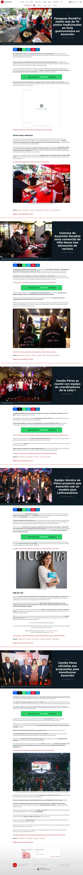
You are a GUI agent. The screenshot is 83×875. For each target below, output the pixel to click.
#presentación (29, 838)
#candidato (42, 639)
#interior (47, 210)
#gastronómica (25, 210)
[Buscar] (81, 2)
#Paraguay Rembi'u (39, 210)
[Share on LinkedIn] (37, 49)
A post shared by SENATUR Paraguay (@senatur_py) (41, 125)
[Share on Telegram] (28, 49)
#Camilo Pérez (21, 456)
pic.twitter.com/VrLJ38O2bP (51, 630)
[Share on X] (19, 49)
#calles (44, 355)
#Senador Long (49, 355)
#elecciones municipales (45, 456)
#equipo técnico (22, 639)
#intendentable (29, 456)
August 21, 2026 (50, 632)
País (67, 15)
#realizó (33, 355)
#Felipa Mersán (55, 639)
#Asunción (32, 210)
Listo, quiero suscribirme (55, 856)
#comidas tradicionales (55, 210)
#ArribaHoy (31, 622)
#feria (19, 210)
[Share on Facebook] (15, 49)
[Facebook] (61, 866)
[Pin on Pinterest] (33, 49)
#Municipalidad (21, 355)
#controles (38, 355)
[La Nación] (6, 2)
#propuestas (36, 838)
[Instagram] (66, 866)
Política (67, 377)
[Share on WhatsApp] (24, 49)
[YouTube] (69, 866)
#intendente (48, 639)
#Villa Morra (57, 355)
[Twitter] (64, 866)
